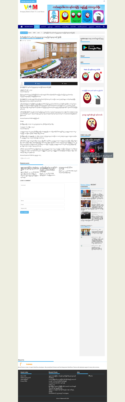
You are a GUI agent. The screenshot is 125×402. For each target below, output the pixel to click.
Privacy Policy (24, 381)
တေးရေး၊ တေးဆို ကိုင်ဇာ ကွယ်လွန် (57, 383)
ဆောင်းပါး (43, 26)
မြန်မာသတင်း (23, 158)
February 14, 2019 (96, 201)
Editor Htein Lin (94, 153)
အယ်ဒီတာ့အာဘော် (82, 26)
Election (73, 26)
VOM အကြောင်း (24, 379)
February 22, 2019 (96, 190)
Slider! (83, 56)
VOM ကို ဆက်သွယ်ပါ (26, 377)
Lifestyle (57, 26)
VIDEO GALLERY (86, 135)
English (98, 26)
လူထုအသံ (91, 26)
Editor (30, 40)
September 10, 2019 (97, 212)
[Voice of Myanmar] (22, 26)
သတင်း (37, 26)
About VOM (23, 376)
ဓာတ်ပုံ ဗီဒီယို (65, 26)
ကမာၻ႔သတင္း (86, 225)
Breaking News (29, 26)
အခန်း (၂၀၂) (52, 384)
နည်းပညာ (50, 26)
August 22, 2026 (86, 153)
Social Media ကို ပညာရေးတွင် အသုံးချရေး (59, 393)
